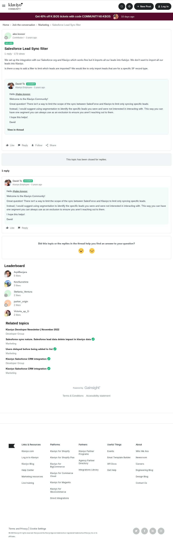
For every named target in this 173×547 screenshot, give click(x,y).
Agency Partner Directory (87, 462)
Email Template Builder (119, 457)
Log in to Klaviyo (30, 457)
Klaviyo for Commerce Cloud (61, 474)
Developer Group (15, 333)
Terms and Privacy (18, 528)
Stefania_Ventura (23, 291)
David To (20, 83)
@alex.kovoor (23, 94)
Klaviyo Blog (28, 464)
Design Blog (142, 476)
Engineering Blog (144, 470)
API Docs (112, 464)
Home (6, 24)
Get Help (111, 470)
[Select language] (129, 6)
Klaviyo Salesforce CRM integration (26, 359)
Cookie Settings (38, 528)
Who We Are (142, 451)
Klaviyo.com (28, 451)
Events (110, 451)
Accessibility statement (98, 395)
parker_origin (21, 301)
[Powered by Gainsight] (86, 388)
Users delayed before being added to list (29, 349)
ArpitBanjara (20, 272)
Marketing (43, 24)
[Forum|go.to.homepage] (15, 6)
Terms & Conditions (73, 395)
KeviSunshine (21, 282)
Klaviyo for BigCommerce (57, 465)
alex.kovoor (19, 34)
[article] (86, 205)
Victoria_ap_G (21, 311)
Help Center (28, 470)
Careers (140, 464)
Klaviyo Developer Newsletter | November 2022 (32, 329)
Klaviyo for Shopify (60, 451)
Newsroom (141, 457)
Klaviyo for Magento (60, 482)
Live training (28, 483)
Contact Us (141, 483)
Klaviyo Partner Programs (86, 452)
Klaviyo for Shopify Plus (62, 457)
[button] (4, 7)
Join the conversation (23, 24)
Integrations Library (88, 469)
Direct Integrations (59, 498)
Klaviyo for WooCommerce (58, 490)
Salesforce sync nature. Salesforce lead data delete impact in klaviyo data (48, 339)
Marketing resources (32, 476)
